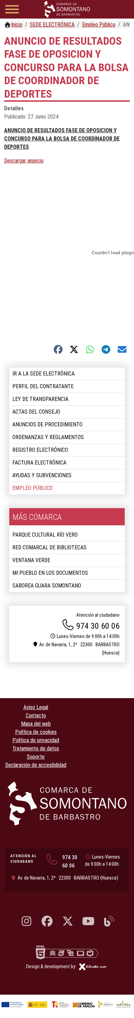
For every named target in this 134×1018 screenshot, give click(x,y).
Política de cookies (36, 732)
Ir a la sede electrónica (43, 373)
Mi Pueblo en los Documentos (50, 573)
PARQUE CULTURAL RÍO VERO (45, 535)
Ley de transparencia (40, 399)
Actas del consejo (36, 412)
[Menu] (12, 10)
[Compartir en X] (74, 349)
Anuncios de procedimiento (47, 424)
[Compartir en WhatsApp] (90, 349)
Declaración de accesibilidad (35, 765)
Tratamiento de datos (35, 748)
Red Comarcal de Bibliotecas (49, 547)
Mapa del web (36, 723)
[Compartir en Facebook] (58, 349)
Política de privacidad (35, 740)
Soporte (36, 756)
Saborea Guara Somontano (46, 585)
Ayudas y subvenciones (41, 475)
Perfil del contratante (43, 386)
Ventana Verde (31, 560)
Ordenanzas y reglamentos (48, 437)
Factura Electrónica (39, 462)
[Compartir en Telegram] (106, 349)
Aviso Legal (35, 707)
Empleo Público (32, 488)
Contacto (36, 715)
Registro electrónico (40, 450)
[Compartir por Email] (122, 349)
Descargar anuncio (24, 160)
